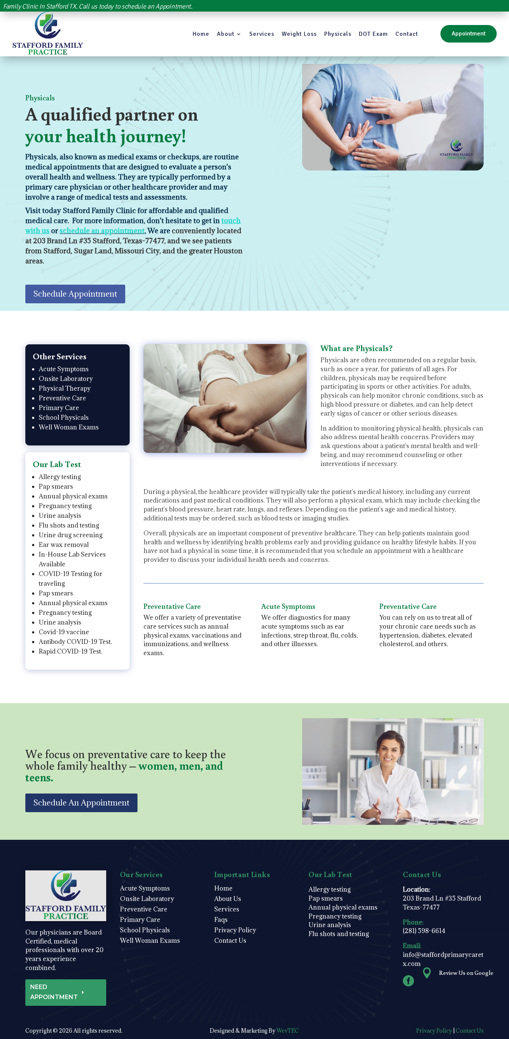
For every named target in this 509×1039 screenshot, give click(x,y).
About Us (227, 901)
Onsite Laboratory (66, 379)
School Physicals (64, 417)
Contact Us (230, 943)
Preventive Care (62, 398)
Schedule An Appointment (81, 803)
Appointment (469, 33)
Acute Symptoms (64, 369)
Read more (65, 89)
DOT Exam (373, 34)
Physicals (337, 34)
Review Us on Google (466, 972)
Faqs (221, 922)
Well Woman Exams (69, 427)
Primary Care (59, 408)
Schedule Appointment (75, 294)
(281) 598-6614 (424, 931)
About (225, 34)
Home (201, 34)
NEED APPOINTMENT (54, 992)
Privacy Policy (235, 932)
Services (261, 34)
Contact (406, 34)
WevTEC (287, 1030)
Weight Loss (299, 34)
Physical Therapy (65, 388)
